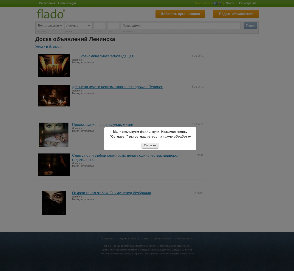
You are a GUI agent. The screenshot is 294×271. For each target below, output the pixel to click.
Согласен (150, 145)
